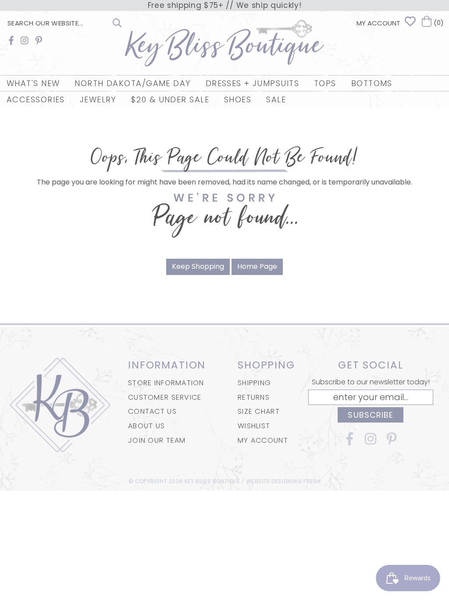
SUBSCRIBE (370, 414)
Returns (254, 397)
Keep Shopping (198, 266)
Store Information (166, 383)
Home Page (257, 266)
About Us (146, 426)
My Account (263, 440)
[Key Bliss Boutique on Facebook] (11, 40)
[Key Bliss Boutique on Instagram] (25, 40)
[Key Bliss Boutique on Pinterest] (39, 40)
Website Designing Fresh (283, 481)
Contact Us (152, 411)
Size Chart (259, 411)
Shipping (254, 383)
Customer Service (164, 397)
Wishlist (254, 426)
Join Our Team (157, 440)
